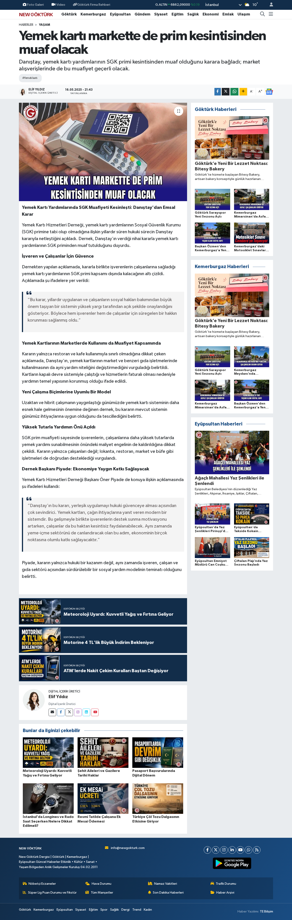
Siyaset (161, 14)
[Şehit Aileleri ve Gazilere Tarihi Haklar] (103, 752)
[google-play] (232, 863)
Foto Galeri (35, 4)
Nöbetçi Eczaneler (42, 883)
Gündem (142, 14)
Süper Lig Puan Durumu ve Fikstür (52, 892)
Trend (136, 909)
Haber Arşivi (225, 892)
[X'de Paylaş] (225, 91)
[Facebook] (61, 712)
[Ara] (262, 14)
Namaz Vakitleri (165, 883)
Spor (103, 909)
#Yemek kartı (29, 78)
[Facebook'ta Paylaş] (217, 91)
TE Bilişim (266, 911)
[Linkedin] (86, 712)
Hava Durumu (101, 883)
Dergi (125, 909)
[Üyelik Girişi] (269, 5)
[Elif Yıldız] (34, 700)
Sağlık (193, 14)
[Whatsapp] (248, 850)
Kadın (148, 909)
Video (60, 4)
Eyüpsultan (120, 14)
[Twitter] (69, 712)
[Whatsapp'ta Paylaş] (234, 91)
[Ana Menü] (271, 14)
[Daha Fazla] (243, 91)
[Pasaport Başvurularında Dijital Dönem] (157, 752)
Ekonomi (211, 14)
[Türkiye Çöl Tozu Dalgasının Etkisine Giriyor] (157, 798)
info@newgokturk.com (128, 848)
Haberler (26, 24)
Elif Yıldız (58, 696)
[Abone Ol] (269, 92)
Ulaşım (243, 14)
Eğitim (177, 14)
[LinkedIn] (232, 850)
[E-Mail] (52, 712)
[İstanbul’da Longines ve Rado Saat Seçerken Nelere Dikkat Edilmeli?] (48, 798)
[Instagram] (78, 712)
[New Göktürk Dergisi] (36, 14)
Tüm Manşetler (102, 892)
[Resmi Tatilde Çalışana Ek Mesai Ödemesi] (103, 798)
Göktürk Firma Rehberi (93, 4)
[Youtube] (95, 712)
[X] (215, 850)
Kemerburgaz (93, 14)
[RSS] (257, 850)
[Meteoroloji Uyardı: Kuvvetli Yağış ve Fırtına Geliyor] (48, 752)
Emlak (228, 14)
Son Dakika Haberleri (168, 892)
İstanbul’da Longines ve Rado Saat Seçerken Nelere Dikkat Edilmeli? (48, 821)
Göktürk (69, 14)
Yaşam (44, 24)
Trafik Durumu (226, 883)
